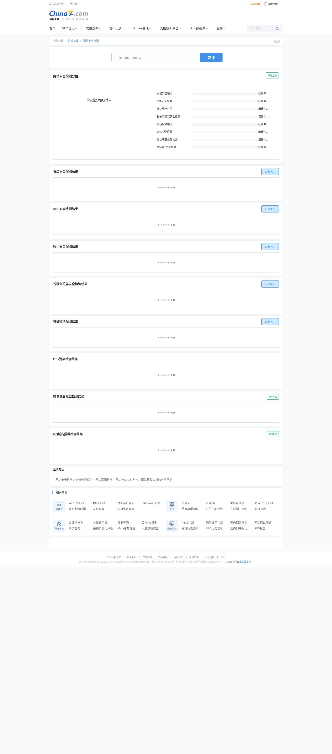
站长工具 (73, 40)
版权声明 (194, 557)
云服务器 (241, 561)
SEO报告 (260, 528)
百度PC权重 (149, 522)
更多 (220, 28)
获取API (270, 172)
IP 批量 (210, 503)
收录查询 (74, 528)
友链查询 (99, 509)
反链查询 (123, 522)
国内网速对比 (238, 528)
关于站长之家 (114, 557)
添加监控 (272, 75)
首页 (52, 28)
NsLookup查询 (151, 503)
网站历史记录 (190, 528)
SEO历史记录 (214, 528)
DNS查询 (99, 503)
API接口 (273, 396)
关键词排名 (76, 522)
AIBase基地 (141, 28)
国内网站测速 (238, 522)
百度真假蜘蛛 (190, 509)
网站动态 (178, 557)
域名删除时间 (77, 509)
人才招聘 (209, 557)
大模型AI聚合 (169, 28)
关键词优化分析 (103, 528)
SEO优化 (68, 28)
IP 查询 (186, 503)
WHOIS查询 (76, 503)
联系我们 (131, 557)
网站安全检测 (91, 40)
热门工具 (115, 28)
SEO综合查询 (125, 509)
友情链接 (163, 557)
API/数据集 (197, 28)
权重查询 (92, 28)
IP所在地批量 (214, 509)
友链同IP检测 (238, 509)
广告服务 (147, 557)
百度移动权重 (150, 528)
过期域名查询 (126, 503)
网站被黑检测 (214, 522)
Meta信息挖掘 (126, 528)
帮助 (222, 557)
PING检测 (188, 522)
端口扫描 (260, 509)
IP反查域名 (237, 503)
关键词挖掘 (100, 522)
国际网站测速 (263, 522)
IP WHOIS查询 (263, 503)
